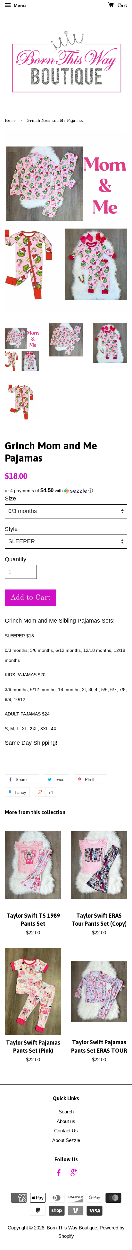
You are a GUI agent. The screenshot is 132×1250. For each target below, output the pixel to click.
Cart (121, 6)
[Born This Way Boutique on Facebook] (58, 1173)
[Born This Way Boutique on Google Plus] (73, 1173)
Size (10, 498)
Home (10, 121)
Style (11, 529)
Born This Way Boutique (72, 1227)
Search (66, 1111)
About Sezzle (66, 1140)
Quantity (15, 559)
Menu (19, 5)
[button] (66, 491)
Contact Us (66, 1130)
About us (66, 1121)
